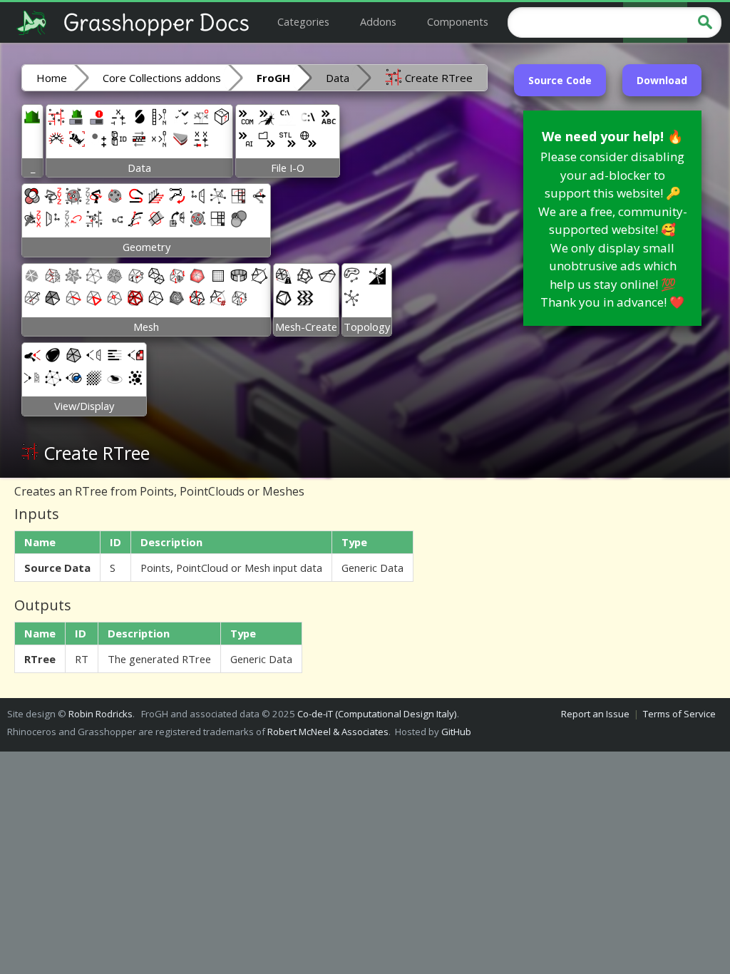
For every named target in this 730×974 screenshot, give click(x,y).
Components (457, 21)
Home (51, 78)
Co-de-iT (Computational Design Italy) (377, 713)
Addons (378, 21)
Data (337, 78)
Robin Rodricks (100, 713)
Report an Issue (595, 713)
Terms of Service (679, 713)
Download (662, 80)
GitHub (456, 731)
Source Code (560, 80)
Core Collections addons (162, 78)
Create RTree (437, 78)
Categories (303, 21)
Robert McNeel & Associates (328, 731)
